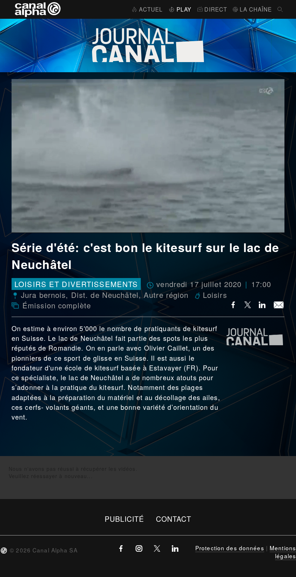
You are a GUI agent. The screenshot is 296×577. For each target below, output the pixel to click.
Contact (174, 518)
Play (184, 9)
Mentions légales (283, 552)
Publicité (124, 518)
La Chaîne (256, 9)
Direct (215, 9)
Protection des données (229, 548)
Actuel (151, 9)
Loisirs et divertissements (76, 284)
